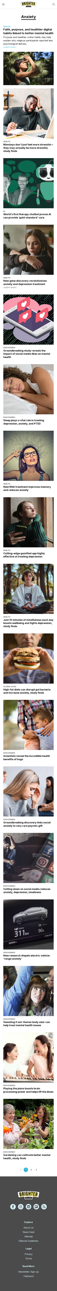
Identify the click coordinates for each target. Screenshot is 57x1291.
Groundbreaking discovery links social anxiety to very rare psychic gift (27, 824)
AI (4, 211)
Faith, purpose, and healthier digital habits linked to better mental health (28, 31)
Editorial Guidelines (28, 1240)
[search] (53, 4)
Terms (28, 1258)
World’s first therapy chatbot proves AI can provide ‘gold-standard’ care (27, 216)
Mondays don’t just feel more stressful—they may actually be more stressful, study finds (28, 147)
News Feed (28, 1232)
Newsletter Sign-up (28, 1271)
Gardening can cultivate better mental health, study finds (26, 1157)
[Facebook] (13, 1206)
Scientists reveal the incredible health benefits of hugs (26, 758)
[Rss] (44, 1206)
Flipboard (28, 1276)
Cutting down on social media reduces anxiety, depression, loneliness (26, 891)
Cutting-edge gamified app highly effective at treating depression (24, 555)
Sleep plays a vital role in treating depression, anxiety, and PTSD (23, 422)
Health (6, 26)
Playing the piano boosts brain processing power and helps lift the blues (28, 1090)
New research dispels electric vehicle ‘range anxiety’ (26, 957)
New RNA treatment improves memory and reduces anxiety (27, 488)
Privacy (29, 1254)
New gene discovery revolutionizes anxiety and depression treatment (25, 282)
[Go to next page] (36, 1170)
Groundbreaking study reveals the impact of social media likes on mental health (26, 354)
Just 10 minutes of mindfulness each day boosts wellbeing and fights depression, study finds (28, 623)
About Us (29, 1227)
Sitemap (28, 1236)
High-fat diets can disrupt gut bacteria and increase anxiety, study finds (26, 691)
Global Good (9, 687)
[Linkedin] (28, 1206)
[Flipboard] (36, 1206)
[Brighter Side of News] (28, 4)
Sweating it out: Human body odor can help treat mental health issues (26, 1024)
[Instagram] (21, 1206)
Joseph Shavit (10, 47)
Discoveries (9, 348)
